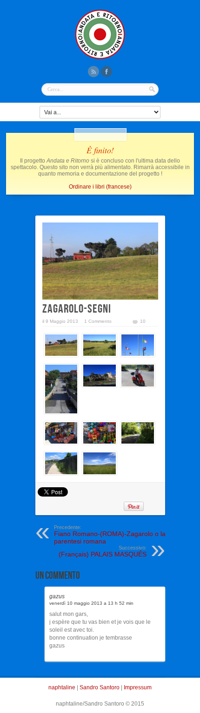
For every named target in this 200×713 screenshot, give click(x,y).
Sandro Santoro (100, 687)
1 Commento (98, 321)
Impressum (138, 687)
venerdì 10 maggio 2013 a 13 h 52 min (91, 603)
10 (143, 321)
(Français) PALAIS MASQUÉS (103, 551)
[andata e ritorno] (100, 58)
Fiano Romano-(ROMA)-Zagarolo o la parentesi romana (110, 534)
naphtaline (61, 687)
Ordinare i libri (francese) (100, 186)
